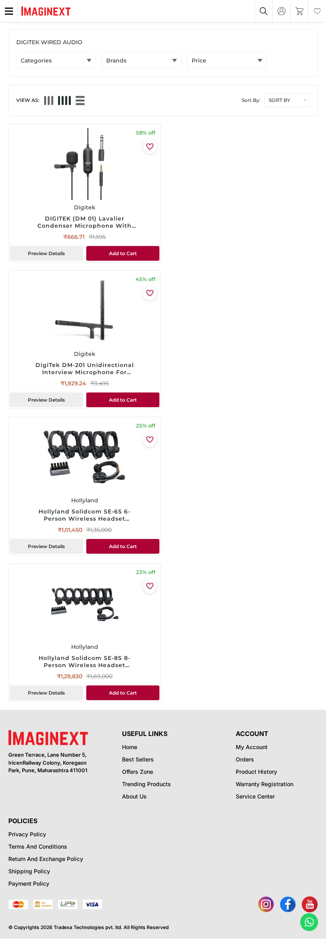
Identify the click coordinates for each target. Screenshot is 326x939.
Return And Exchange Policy (45, 858)
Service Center (255, 796)
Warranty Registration (264, 784)
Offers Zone (137, 771)
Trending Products (146, 784)
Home (129, 747)
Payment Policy (28, 883)
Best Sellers (138, 759)
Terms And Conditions (37, 846)
